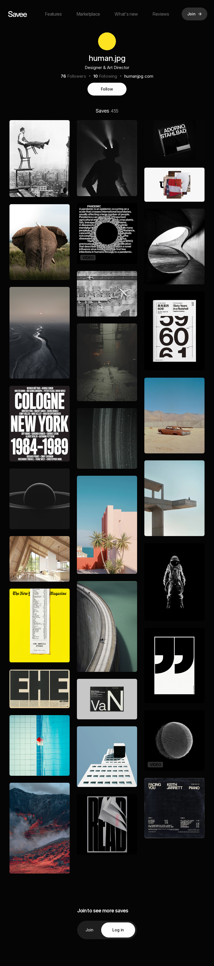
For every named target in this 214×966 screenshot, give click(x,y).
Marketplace (88, 14)
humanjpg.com (138, 76)
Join (90, 929)
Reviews (160, 14)
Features (53, 14)
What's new (126, 14)
